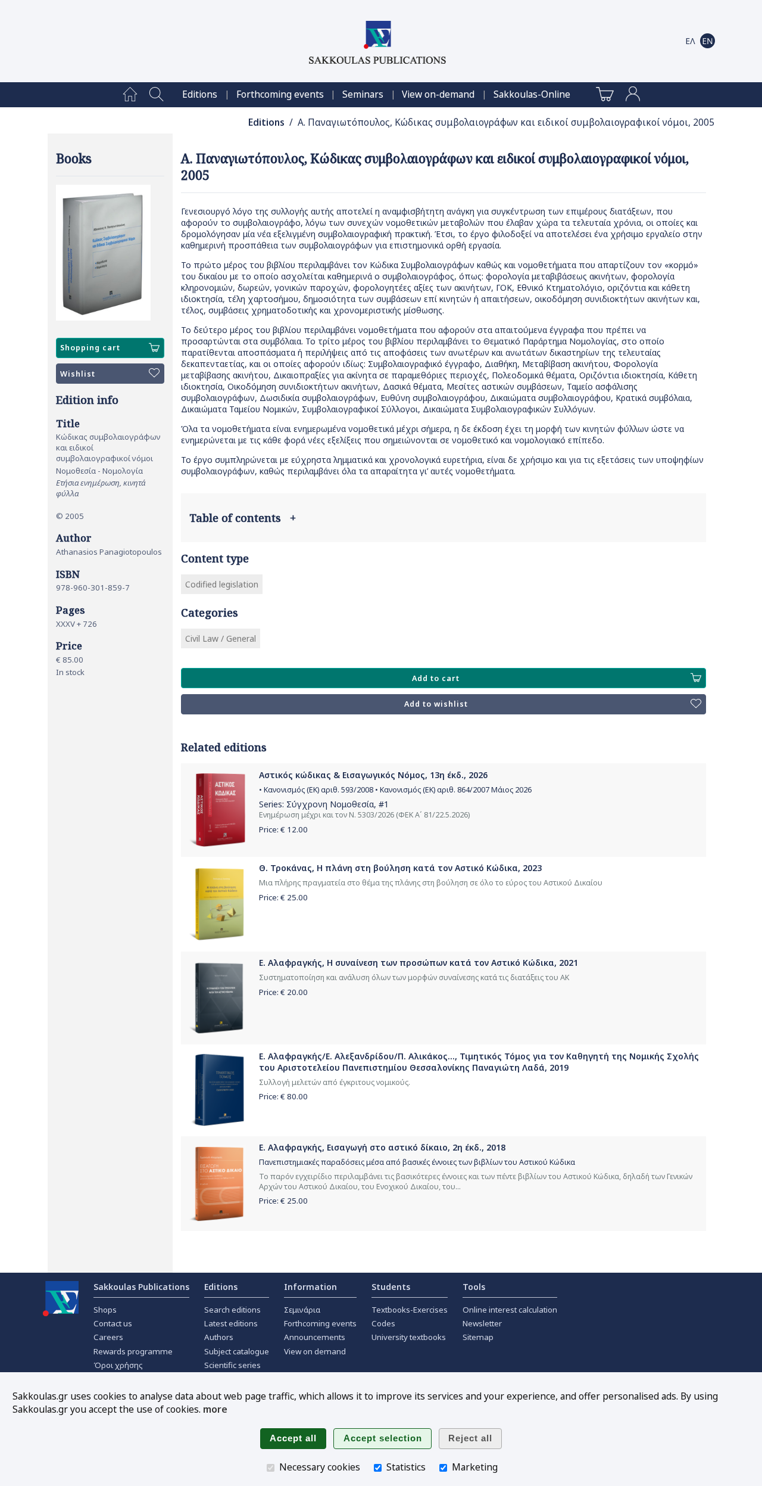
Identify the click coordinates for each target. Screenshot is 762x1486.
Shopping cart (90, 348)
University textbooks (408, 1337)
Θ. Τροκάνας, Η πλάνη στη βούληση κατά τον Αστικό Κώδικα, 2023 (400, 867)
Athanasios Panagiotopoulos (109, 551)
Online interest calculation (510, 1309)
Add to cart (436, 678)
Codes (383, 1323)
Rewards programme (133, 1351)
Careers (108, 1337)
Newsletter (482, 1323)
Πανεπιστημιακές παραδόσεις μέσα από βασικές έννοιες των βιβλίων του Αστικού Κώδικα (417, 1162)
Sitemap (478, 1337)
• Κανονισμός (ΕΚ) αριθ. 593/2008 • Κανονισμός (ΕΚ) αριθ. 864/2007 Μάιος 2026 (395, 790)
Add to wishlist (436, 704)
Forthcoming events (280, 94)
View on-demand (438, 94)
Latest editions (231, 1323)
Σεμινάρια (302, 1309)
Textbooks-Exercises (409, 1309)
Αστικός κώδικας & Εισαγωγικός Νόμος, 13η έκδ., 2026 (373, 775)
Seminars (362, 94)
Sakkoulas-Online (532, 94)
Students (390, 1286)
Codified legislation (221, 584)
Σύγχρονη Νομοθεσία (330, 804)
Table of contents (242, 518)
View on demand (315, 1351)
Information (310, 1286)
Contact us (112, 1323)
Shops (105, 1309)
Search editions (232, 1309)
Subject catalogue (236, 1351)
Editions (199, 94)
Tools (474, 1286)
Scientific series (232, 1365)
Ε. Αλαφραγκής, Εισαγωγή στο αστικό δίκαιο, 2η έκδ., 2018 (382, 1147)
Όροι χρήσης (118, 1365)
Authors (218, 1337)
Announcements (314, 1337)
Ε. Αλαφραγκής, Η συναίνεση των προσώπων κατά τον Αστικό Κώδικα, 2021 (418, 962)
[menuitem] (130, 94)
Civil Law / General (220, 638)
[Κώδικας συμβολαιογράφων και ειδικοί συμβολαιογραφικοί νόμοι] (110, 253)
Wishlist (77, 374)
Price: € (283, 829)
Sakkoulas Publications (141, 1286)
